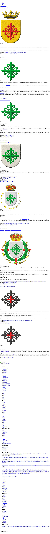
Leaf (44, 465)
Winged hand (12, 476)
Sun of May (10, 454)
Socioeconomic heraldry (5, 371)
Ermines (4, 404)
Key (3, 471)
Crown (25, 52)
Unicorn (10, 476)
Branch (39, 281)
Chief (3, 421)
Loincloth (16, 471)
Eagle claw (17, 465)
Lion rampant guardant (33, 461)
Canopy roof (10, 469)
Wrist (4, 466)
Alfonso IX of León (8, 85)
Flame (3, 461)
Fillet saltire (4, 433)
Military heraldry (5, 370)
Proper (3, 413)
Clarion (41, 469)
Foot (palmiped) (29, 465)
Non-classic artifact (47, 471)
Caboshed (7, 465)
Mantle (3, 486)
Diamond (11, 453)
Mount (25, 453)
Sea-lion (5, 476)
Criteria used (4, 511)
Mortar (36, 471)
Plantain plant (37, 457)
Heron (15, 461)
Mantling (4, 485)
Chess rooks (33, 469)
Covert (12, 465)
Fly (4, 461)
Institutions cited (4, 512)
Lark (23, 461)
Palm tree (34, 457)
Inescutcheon (4, 420)
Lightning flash (21, 453)
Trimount (17, 454)
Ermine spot (22, 465)
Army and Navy (9, 177)
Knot (9, 471)
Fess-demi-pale (4, 448)
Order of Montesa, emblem (5, 323)
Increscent (18, 453)
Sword (32, 281)
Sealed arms (4, 502)
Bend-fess (4, 446)
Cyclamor (36, 470)
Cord (16, 470)
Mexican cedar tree (24, 457)
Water (18, 454)
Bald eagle (4, 460)
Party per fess (4, 376)
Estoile (14, 453)
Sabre (6, 472)
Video (3, 518)
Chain (31, 469)
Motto (28, 223)
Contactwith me (2, 4)
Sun (4, 454)
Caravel (13, 469)
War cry (4, 484)
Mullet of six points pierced (40, 471)
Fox (5, 461)
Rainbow (41, 453)
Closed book (46, 469)
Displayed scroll (40, 470)
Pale (3, 424)
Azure (3, 397)
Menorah (20, 471)
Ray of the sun (43, 453)
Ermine (4, 402)
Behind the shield (28, 281)
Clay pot (43, 469)
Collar (3, 480)
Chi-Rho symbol (36, 469)
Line (13, 471)
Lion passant (29, 461)
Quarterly (4, 381)
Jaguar (22, 461)
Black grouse (22, 460)
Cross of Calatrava (11, 52)
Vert (42, 281)
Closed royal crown (22, 223)
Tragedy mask (44, 472)
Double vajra (44, 470)
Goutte (16, 453)
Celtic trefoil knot (26, 469)
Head (40, 465)
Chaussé (4, 386)
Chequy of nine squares (5, 441)
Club (48, 469)
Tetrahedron (38, 472)
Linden (12, 457)
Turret (2, 473)
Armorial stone (4, 522)
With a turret (28, 473)
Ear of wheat (19, 465)
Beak (3, 465)
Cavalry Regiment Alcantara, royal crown (7, 181)
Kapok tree (7, 457)
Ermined (4, 403)
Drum (46, 470)
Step (32, 472)
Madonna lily (17, 457)
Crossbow (21, 470)
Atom (2, 453)
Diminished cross (5, 432)
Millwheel (30, 471)
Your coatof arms (3, 3)
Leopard (25, 461)
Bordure (4, 417)
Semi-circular (5, 53)
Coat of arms (13, 177)
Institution (4, 320)
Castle (17, 469)
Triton (8, 476)
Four (31, 281)
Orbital (33, 453)
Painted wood (4, 521)
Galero (3, 483)
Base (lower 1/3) (5, 426)
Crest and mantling (5, 490)
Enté (3, 389)
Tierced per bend (5, 380)
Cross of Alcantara (6, 135)
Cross (17, 52)
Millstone (27, 471)
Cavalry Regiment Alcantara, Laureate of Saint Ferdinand (10, 230)
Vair (3, 405)
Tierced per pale (4, 379)
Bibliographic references (5, 510)
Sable (3, 398)
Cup (32, 470)
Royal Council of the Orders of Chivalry (5, 351)
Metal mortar (22, 471)
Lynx (38, 461)
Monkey (48, 461)
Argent (9, 223)
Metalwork (4, 520)
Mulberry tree (27, 457)
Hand (38, 465)
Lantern (11, 471)
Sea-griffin (3, 476)
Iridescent (15, 282)
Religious (9, 320)
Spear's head (24, 472)
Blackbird (25, 460)
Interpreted (4, 177)
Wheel (21, 473)
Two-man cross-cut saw (10, 473)
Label (3, 422)
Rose (44, 457)
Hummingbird (19, 461)
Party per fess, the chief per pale (6, 383)
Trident (46, 472)
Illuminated (8, 53)
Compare (4, 504)
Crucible (29, 470)
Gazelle (8, 461)
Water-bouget (19, 473)
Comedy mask (6, 470)
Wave (21, 454)
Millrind (25, 471)
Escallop (25, 465)
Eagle (40, 460)
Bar (3, 430)
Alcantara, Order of (3, 59)
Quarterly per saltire (5, 382)
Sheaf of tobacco (17, 472)
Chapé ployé (4, 388)
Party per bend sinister (5, 377)
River (45, 453)
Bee (13, 460)
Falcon (44, 460)
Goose (14, 461)
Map (3, 507)
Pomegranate (40, 457)
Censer (29, 469)
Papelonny (4, 407)
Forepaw (37, 465)
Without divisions (6, 52)
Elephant (43, 460)
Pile (3, 425)
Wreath (4, 479)
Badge (3, 495)
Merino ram (45, 461)
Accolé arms (4, 505)
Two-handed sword (5, 473)
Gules (36, 281)
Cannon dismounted (4, 469)
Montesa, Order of (47, 526)
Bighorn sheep (17, 460)
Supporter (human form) (5, 489)
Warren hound (3, 462)
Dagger (38, 470)
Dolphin (37, 460)
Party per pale (4, 375)
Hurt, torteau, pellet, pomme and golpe (7, 443)
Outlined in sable (11, 53)
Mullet (27, 453)
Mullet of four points (30, 453)
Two (38, 281)
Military (7, 177)
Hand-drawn (4, 519)
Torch (40, 472)
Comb (4, 470)
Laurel (41, 281)
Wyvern (16, 476)
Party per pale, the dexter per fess (6, 385)
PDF (3, 517)
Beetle (14, 460)
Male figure (40, 461)
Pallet (3, 436)
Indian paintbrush (3, 457)
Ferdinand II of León (5, 129)
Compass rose (10, 470)
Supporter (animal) (5, 488)
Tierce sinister (4, 378)
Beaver (12, 460)
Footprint (33, 465)
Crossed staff (24, 470)
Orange (4, 412)
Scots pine (47, 457)
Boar (26, 460)
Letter (12, 471)
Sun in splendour (7, 454)
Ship (19, 472)
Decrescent (8, 453)
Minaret (32, 471)
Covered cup (18, 470)
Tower (41, 472)
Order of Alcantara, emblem (5, 100)
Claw (10, 465)
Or (8, 52)
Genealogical (4, 506)
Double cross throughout (5, 447)
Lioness (37, 461)
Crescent (6, 453)
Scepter (11, 472)
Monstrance (34, 471)
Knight (7, 471)
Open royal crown (21, 52)
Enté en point (4, 390)
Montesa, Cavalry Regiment (7, 363)
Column (2, 470)
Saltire (3, 427)
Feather (27, 465)
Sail (9, 472)
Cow (33, 460)
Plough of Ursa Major (37, 453)
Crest (18, 52)
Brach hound (29, 460)
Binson (20, 460)
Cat (32, 460)
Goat (10, 461)
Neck (45, 465)
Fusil (3, 442)
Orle (3, 423)
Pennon (4, 497)
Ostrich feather (48, 465)
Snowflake (3, 454)
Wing (2, 466)
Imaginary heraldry (5, 372)
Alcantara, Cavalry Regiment (5, 142)
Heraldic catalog (4, 501)
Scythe (14, 472)
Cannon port (7, 469)
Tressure (4, 435)
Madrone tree (20, 457)
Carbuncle (15, 469)
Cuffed (30, 470)
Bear (10, 460)
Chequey (4, 439)
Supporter (4, 487)
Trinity (7, 476)
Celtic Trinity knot (22, 469)
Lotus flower (14, 457)
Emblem (22, 320)
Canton (4, 419)
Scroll (13, 472)
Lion (27, 461)
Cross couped (14, 52)
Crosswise (35, 281)
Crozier (26, 470)
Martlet (43, 461)
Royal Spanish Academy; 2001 (25, 219)
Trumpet (48, 472)
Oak (30, 457)
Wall (16, 473)
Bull (31, 460)
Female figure (47, 460)
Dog (35, 460)
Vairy (3, 406)
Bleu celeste (4, 410)
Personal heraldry (5, 369)
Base (3, 418)
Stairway (27, 472)
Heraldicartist (2, 2)
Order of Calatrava (18, 50)
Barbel (6, 460)
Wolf (6, 462)
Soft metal (15, 53)
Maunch (18, 471)
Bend (3, 416)
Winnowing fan (24, 473)
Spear (22, 472)
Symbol (35, 472)
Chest (9, 465)
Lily (10, 457)
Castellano (4, 366)
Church (39, 469)
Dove (39, 460)
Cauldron (19, 469)
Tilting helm (4, 491)
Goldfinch (12, 461)
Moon (24, 453)
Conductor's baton (14, 470)
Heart (41, 465)
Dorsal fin (14, 465)
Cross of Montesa (25, 320)
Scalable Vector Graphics (5, 516)
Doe (34, 460)
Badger (2, 460)
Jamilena (27, 526)
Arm (2, 465)
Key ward (5, 471)
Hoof (43, 465)
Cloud (3, 453)
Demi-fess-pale (4, 450)
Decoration (4, 481)
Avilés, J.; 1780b (2, 90)
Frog (7, 461)
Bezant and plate (5, 440)
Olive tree (32, 457)
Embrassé (4, 387)
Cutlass (33, 470)
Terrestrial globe (13, 454)
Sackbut (8, 472)
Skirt (21, 472)
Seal (3, 498)
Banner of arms (4, 496)
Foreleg (35, 465)
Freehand (15, 176)
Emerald (13, 453)
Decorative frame (5, 503)
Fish (2, 461)
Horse (17, 461)
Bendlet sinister (4, 431)
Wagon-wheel (14, 473)
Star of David (30, 472)
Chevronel (4, 434)
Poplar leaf (43, 457)
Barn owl (9, 460)
